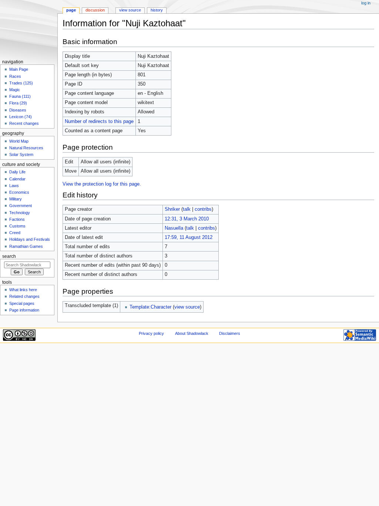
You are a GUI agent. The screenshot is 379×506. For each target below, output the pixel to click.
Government (20, 205)
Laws (14, 185)
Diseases (17, 110)
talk (187, 209)
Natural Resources (26, 148)
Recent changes (24, 123)
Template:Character (150, 307)
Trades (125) (21, 83)
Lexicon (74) (20, 116)
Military (15, 199)
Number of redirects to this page (99, 121)
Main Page (18, 69)
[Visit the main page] (28, 28)
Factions (17, 219)
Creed (14, 232)
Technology (19, 212)
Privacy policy (151, 333)
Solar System (21, 154)
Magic (14, 89)
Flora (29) (18, 103)
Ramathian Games (26, 246)
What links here (23, 289)
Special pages (21, 303)
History (157, 10)
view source (187, 307)
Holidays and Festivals (29, 239)
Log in (365, 3)
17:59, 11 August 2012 (188, 237)
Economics (19, 192)
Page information (24, 310)
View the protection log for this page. (102, 184)
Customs (17, 226)
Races (15, 76)
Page (71, 10)
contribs (203, 209)
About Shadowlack (191, 333)
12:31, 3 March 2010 (187, 219)
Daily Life (17, 172)
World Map (18, 141)
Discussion (95, 10)
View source (130, 10)
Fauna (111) (20, 96)
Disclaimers (229, 333)
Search (9, 256)
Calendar (17, 179)
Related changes (24, 296)
